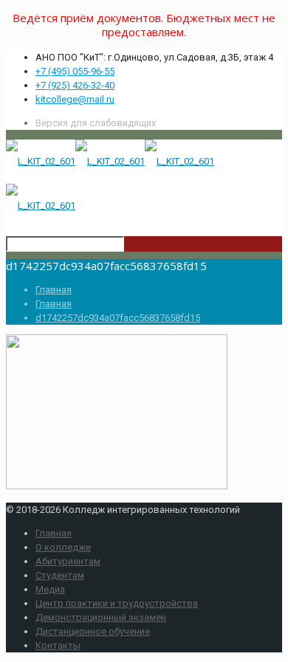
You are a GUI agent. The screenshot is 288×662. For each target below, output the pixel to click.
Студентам (59, 575)
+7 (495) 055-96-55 (74, 71)
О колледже (63, 547)
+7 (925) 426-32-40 (74, 85)
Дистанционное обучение (92, 631)
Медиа (50, 589)
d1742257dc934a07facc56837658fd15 (117, 317)
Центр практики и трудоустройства (116, 603)
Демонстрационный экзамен (100, 617)
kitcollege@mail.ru (74, 99)
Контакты (57, 645)
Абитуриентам (67, 561)
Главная (53, 289)
